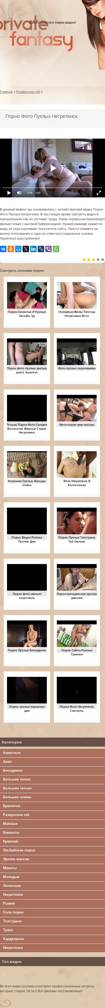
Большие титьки (17, 788)
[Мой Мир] (18, 249)
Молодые (11, 877)
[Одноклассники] (11, 249)
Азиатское (11, 753)
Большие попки (16, 779)
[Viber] (48, 249)
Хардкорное (13, 939)
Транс (8, 930)
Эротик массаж (16, 859)
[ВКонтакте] (3, 249)
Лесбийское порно (19, 850)
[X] (26, 249)
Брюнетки (11, 806)
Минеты (10, 868)
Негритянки (13, 895)
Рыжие (9, 903)
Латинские (12, 886)
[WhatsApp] (56, 249)
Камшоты (11, 832)
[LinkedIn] (33, 249)
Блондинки (12, 770)
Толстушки (12, 921)
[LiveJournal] (41, 249)
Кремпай (10, 841)
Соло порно (13, 912)
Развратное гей (16, 815)
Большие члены (17, 797)
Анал (7, 762)
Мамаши (10, 824)
